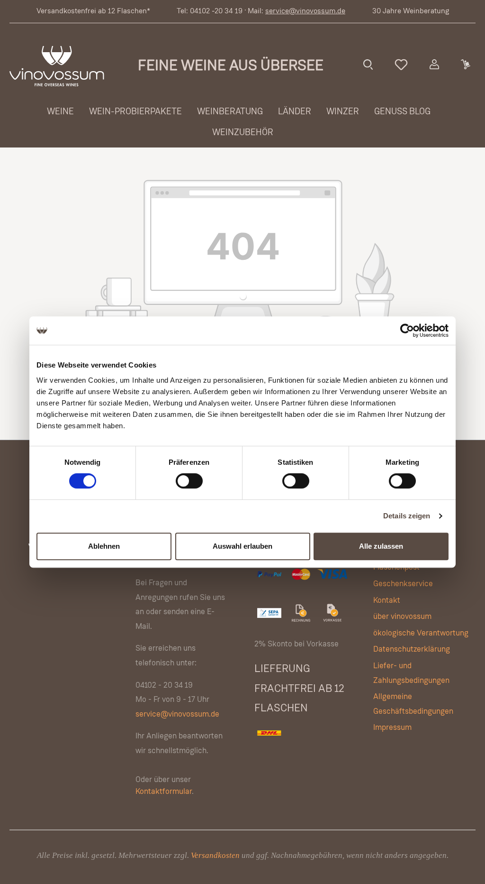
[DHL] (270, 743)
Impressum (392, 728)
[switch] (189, 480)
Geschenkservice (403, 584)
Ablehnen (104, 546)
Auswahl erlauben (242, 546)
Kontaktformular (163, 792)
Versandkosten (215, 855)
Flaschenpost (396, 567)
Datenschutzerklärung (411, 649)
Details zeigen (406, 516)
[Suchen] (368, 64)
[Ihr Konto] (434, 64)
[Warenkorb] (465, 64)
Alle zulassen (381, 546)
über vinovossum (402, 617)
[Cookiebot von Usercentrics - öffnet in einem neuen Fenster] (407, 330)
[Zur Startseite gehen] (56, 66)
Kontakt (386, 601)
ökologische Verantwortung (420, 633)
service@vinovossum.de (305, 11)
